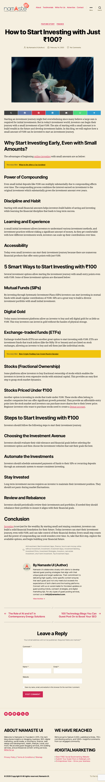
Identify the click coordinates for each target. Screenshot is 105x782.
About (38, 7)
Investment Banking (72, 549)
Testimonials (48, 7)
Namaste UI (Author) (37, 47)
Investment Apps (57, 549)
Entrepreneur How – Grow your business (73, 761)
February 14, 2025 (57, 47)
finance (58, 546)
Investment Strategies (48, 551)
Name (25, 667)
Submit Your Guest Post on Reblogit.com (73, 759)
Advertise (71, 7)
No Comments (75, 47)
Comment (27, 647)
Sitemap (38, 757)
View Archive (39, 599)
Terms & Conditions (25, 757)
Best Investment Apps (46, 546)
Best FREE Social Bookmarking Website (72, 757)
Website (26, 677)
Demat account (77, 406)
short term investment (43, 554)
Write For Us (60, 7)
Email (56, 667)
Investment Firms (32, 551)
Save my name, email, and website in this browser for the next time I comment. (52, 687)
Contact (80, 7)
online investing (42, 156)
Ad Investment (31, 546)
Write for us (9, 750)
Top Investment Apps (61, 554)
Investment (45, 549)
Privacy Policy (10, 757)
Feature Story (48, 24)
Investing (9, 526)
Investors (60, 551)
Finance (60, 24)
